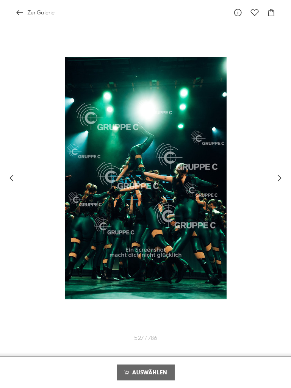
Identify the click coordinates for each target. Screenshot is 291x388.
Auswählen (148, 372)
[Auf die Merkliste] (254, 13)
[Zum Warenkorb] (271, 13)
